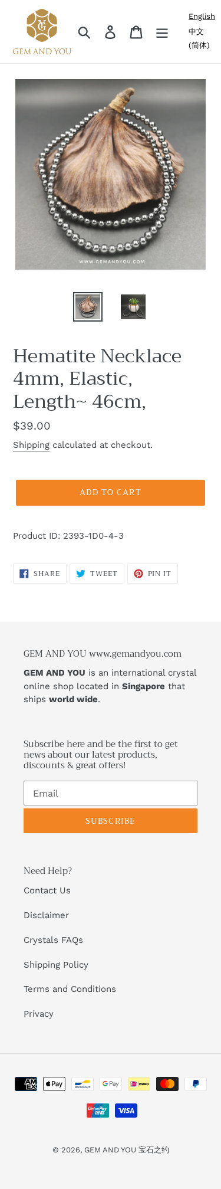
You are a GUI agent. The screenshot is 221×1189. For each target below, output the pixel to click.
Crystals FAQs (53, 940)
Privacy (39, 1013)
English (202, 16)
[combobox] (202, 16)
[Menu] (162, 31)
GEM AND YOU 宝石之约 (126, 1149)
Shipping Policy (56, 964)
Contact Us (47, 890)
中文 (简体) (199, 38)
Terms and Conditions (70, 989)
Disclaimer (46, 915)
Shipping (31, 445)
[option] (202, 38)
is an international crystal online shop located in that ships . (110, 686)
